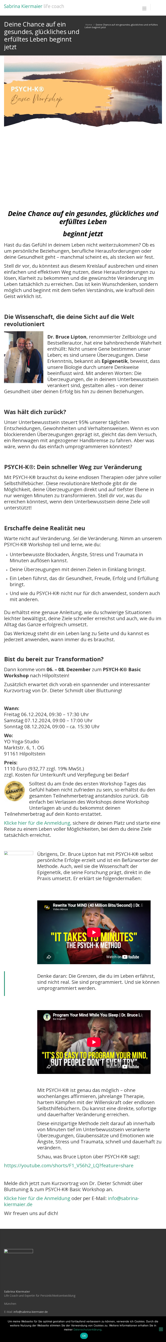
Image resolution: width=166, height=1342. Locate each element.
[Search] (156, 7)
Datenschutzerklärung (87, 1329)
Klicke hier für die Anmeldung (37, 1198)
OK (84, 1335)
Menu (144, 8)
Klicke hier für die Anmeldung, (37, 822)
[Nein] (161, 1329)
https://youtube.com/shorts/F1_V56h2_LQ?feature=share (68, 1165)
